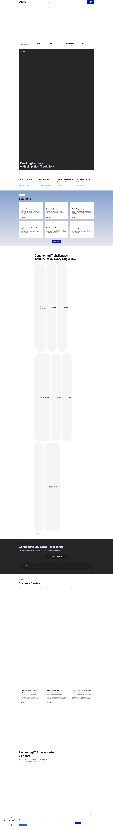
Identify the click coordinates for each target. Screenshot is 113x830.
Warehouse (60, 828)
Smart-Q (59, 816)
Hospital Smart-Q (61, 818)
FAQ (40, 825)
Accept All (23, 824)
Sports (41, 487)
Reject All (15, 824)
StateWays (60, 827)
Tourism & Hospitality (44, 397)
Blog (40, 821)
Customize (8, 824)
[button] (47, 556)
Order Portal (60, 825)
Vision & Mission (42, 820)
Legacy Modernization (24, 814)
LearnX (59, 823)
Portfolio (40, 823)
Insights (62, 2)
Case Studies (56, 2)
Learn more (23, 702)
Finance (69, 397)
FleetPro (59, 821)
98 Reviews (26, 44)
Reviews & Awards (43, 818)
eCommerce (60, 397)
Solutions (43, 2)
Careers (40, 816)
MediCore (60, 814)
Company (49, 2)
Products (68, 2)
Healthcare (65, 307)
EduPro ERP (60, 820)
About (40, 814)
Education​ (54, 307)
